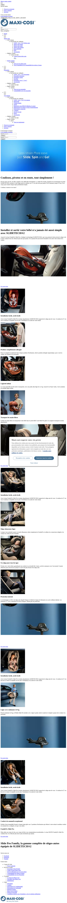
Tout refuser (34, 463)
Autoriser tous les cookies (44, 458)
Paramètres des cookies (23, 458)
